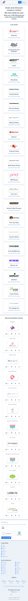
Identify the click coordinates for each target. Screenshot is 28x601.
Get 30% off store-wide (14, 82)
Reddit (4, 573)
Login (4, 545)
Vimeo (18, 573)
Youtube (4, 567)
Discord (18, 563)
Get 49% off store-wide (14, 182)
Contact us (5, 551)
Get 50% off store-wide (14, 37)
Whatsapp (4, 572)
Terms (4, 554)
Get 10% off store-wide (14, 96)
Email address (4, 522)
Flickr (17, 565)
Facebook (4, 562)
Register (4, 546)
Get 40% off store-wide (14, 153)
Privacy (4, 553)
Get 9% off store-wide (14, 239)
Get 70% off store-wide (14, 282)
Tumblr (18, 567)
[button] (24, 2)
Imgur (18, 570)
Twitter (4, 565)
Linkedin (4, 568)
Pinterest (4, 570)
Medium (18, 572)
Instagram (4, 563)
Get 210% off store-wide (14, 53)
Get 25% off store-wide (14, 68)
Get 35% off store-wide (14, 225)
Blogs (4, 550)
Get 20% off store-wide (14, 210)
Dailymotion (19, 568)
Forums (4, 548)
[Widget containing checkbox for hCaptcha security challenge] (11, 533)
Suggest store (5, 556)
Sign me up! (6, 537)
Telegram (18, 562)
